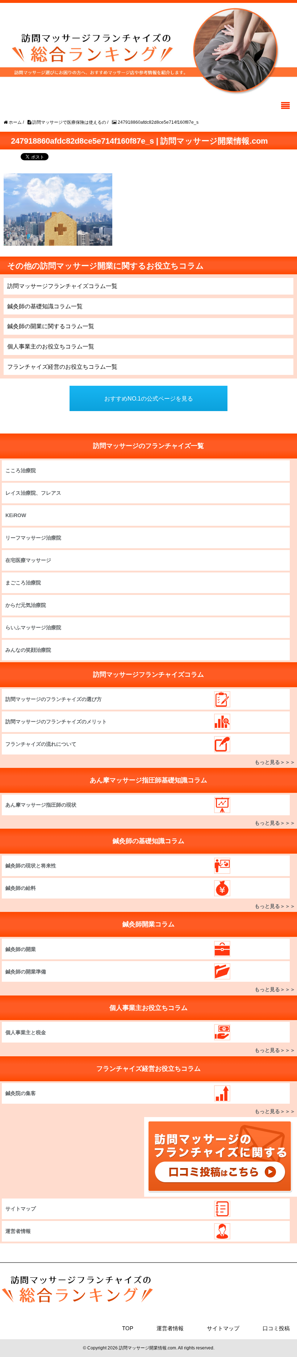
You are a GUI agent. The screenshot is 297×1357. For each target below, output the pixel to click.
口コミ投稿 (276, 1328)
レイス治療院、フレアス (33, 493)
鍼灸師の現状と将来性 (30, 865)
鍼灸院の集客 (20, 1093)
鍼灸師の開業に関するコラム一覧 (50, 326)
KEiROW (15, 515)
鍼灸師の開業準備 (25, 972)
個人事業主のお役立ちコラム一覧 (50, 346)
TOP (127, 1328)
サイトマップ (20, 1209)
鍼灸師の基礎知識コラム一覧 (45, 306)
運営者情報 (18, 1231)
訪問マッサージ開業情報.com (147, 1347)
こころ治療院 (20, 470)
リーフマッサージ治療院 (33, 538)
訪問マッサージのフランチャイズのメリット (56, 721)
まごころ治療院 (23, 583)
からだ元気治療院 (25, 605)
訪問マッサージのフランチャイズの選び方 (53, 699)
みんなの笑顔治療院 (28, 650)
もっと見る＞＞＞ (275, 762)
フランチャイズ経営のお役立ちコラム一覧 (62, 367)
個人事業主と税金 (25, 1032)
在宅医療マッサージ (28, 560)
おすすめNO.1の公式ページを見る (148, 399)
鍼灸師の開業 (20, 949)
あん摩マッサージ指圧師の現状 (40, 805)
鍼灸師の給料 (20, 888)
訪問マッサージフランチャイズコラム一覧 (62, 286)
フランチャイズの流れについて (40, 744)
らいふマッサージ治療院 (33, 627)
